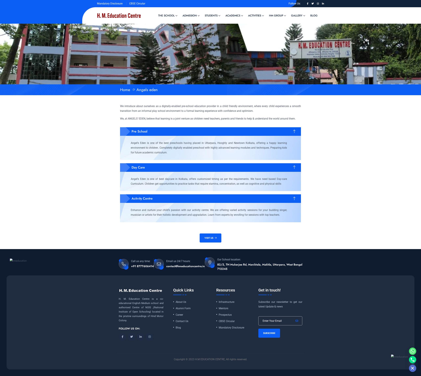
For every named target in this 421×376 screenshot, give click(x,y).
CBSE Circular (137, 3)
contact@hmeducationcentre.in (185, 266)
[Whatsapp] (412, 351)
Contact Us (182, 321)
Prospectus (225, 314)
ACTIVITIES (254, 15)
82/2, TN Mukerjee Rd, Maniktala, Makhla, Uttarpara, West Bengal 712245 (259, 267)
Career (179, 314)
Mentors (223, 308)
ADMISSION (190, 15)
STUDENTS (211, 15)
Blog (314, 15)
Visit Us (208, 238)
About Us (181, 302)
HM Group (276, 15)
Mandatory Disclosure (110, 3)
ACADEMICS (232, 15)
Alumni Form (183, 308)
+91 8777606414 (142, 266)
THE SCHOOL (166, 15)
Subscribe (269, 333)
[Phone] (412, 359)
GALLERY (296, 15)
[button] (210, 131)
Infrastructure (226, 302)
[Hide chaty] (412, 368)
